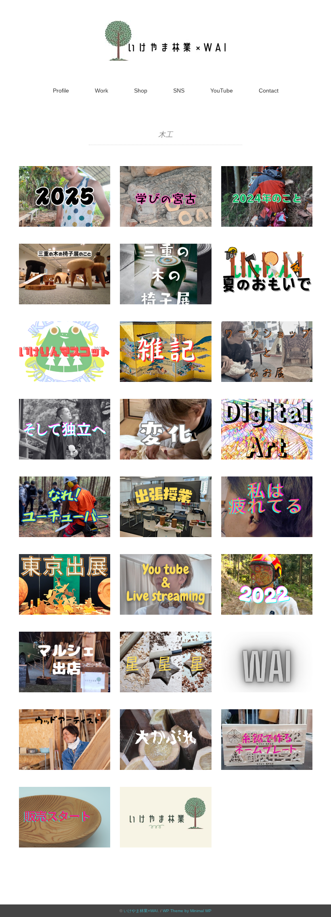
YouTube (221, 90)
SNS (178, 90)
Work (101, 90)
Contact (269, 90)
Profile (61, 90)
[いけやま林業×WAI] (165, 26)
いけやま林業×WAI (141, 911)
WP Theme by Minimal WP (187, 911)
